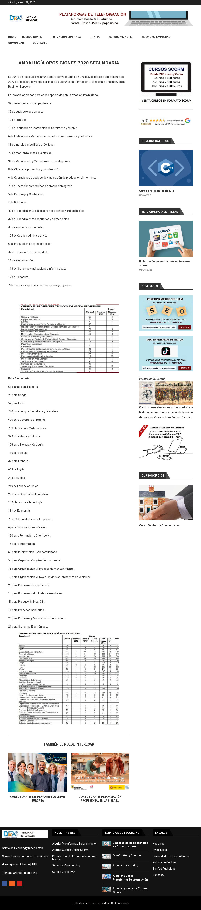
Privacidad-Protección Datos (171, 856)
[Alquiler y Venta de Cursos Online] (106, 889)
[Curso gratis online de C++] (166, 168)
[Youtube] (19, 883)
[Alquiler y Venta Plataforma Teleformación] (106, 876)
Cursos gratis (32, 36)
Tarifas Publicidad (164, 868)
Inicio (12, 36)
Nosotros (158, 843)
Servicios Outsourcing (66, 865)
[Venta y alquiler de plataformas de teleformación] (125, 12)
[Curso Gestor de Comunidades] (166, 502)
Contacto (40, 42)
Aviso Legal (160, 849)
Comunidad (16, 42)
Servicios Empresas (156, 36)
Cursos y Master (121, 36)
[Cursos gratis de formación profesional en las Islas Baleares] (100, 772)
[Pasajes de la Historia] (166, 393)
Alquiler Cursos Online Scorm (70, 849)
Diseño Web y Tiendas (127, 855)
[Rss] (12, 883)
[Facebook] (4, 883)
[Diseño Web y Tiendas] (106, 856)
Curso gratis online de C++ (157, 190)
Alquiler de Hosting (125, 865)
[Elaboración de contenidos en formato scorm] (166, 239)
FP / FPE (95, 36)
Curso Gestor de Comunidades (159, 525)
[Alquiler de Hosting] (106, 866)
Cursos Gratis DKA (63, 871)
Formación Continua (66, 36)
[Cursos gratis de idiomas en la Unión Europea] (37, 772)
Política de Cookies (164, 862)
